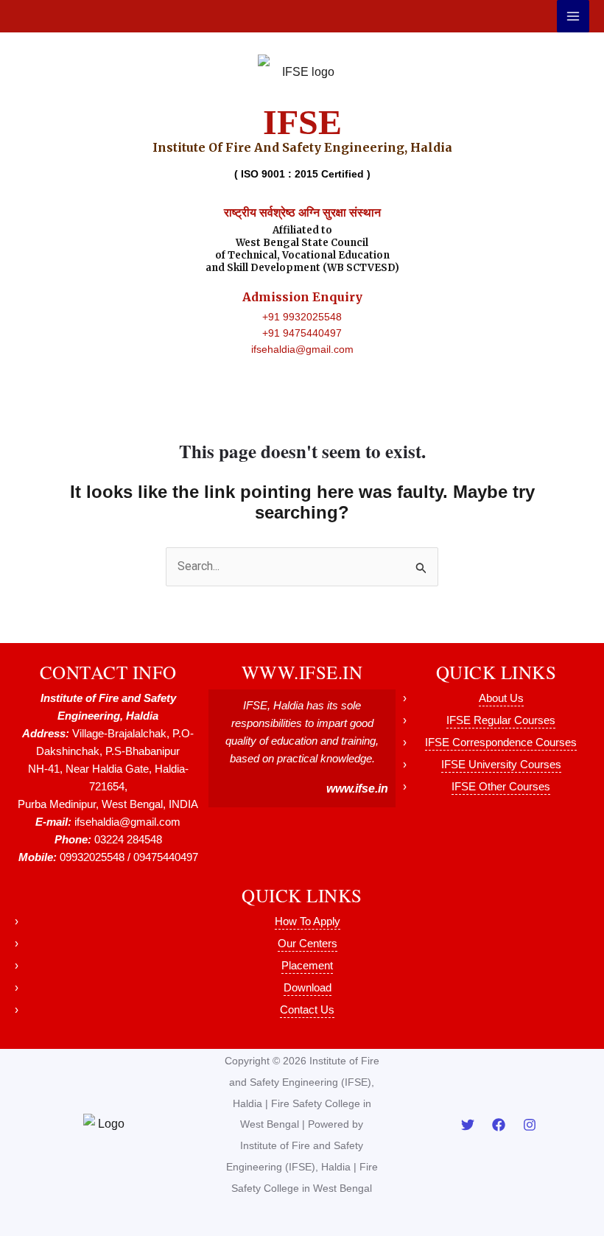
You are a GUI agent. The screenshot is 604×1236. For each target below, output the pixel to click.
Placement (307, 965)
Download (307, 987)
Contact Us (307, 1009)
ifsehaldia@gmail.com (302, 349)
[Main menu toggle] (573, 16)
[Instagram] (529, 1124)
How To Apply (307, 921)
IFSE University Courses (501, 764)
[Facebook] (498, 1124)
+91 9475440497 (302, 333)
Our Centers (307, 943)
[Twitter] (467, 1124)
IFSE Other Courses (501, 786)
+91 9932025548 (302, 317)
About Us (501, 698)
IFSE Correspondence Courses (501, 742)
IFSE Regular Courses (500, 720)
